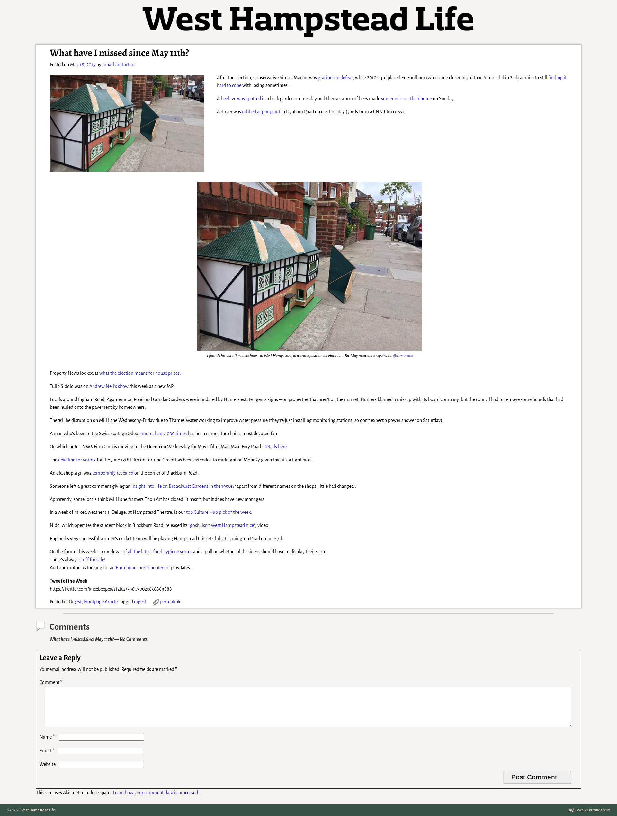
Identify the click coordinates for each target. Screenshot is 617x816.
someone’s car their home (407, 98)
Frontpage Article (101, 601)
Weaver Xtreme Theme (593, 810)
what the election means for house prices (139, 373)
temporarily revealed (112, 473)
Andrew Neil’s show (109, 386)
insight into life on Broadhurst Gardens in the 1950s (182, 486)
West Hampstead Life (37, 810)
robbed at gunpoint (261, 111)
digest (140, 601)
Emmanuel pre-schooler (139, 567)
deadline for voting (77, 459)
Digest (75, 601)
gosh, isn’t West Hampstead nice (222, 525)
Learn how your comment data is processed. (156, 792)
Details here (275, 446)
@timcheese (403, 355)
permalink (170, 601)
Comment (51, 682)
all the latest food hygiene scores (160, 551)
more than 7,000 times (164, 433)
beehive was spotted (241, 98)
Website (48, 764)
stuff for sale (91, 559)
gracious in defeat (335, 77)
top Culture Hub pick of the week (218, 512)
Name (47, 737)
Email (47, 750)
